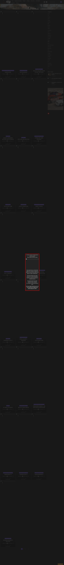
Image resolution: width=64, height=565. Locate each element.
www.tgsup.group (34, 286)
